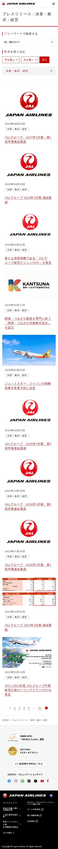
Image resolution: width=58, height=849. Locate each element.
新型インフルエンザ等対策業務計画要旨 (10, 824)
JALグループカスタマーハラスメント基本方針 (40, 803)
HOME (5, 720)
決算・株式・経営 (38, 720)
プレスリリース (19, 720)
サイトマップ (8, 803)
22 (39, 708)
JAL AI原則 (7, 832)
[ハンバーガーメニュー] (53, 4)
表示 (44, 59)
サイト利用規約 (34, 809)
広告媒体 (31, 821)
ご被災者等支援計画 (10, 815)
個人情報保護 (33, 815)
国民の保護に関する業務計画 (10, 809)
